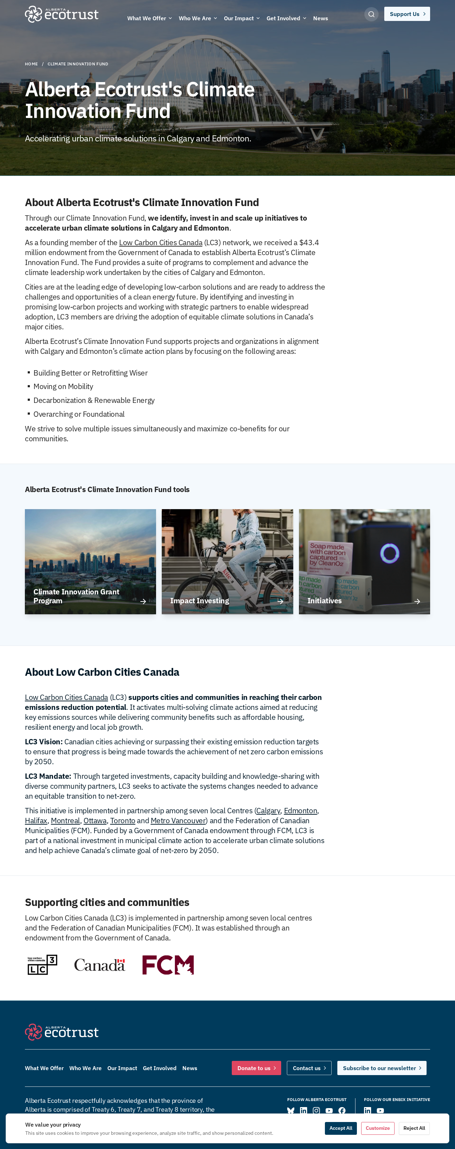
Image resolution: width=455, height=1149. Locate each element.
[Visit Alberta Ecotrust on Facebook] (342, 1110)
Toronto (122, 820)
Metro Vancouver (178, 820)
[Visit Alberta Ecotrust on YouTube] (329, 1110)
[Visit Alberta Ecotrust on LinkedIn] (303, 1110)
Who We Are (85, 1068)
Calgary (268, 810)
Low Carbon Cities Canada (160, 242)
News (189, 1068)
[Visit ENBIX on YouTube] (380, 1110)
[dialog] (227, 1128)
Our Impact (122, 1068)
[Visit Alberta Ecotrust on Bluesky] (290, 1110)
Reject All (414, 1128)
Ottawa (95, 820)
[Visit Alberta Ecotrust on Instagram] (316, 1110)
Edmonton (300, 810)
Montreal (65, 820)
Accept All (341, 1128)
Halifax (36, 820)
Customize (378, 1128)
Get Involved (160, 1068)
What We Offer (44, 1068)
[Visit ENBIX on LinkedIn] (367, 1110)
